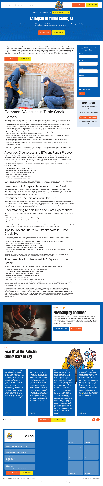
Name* (81, 53)
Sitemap (68, 481)
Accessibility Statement (58, 481)
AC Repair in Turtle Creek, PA (88, 117)
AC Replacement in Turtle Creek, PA (88, 122)
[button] (9, 5)
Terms (88, 89)
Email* (81, 60)
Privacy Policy (36, 481)
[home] (58, 5)
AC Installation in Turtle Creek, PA (88, 107)
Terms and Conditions (46, 481)
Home (35, 12)
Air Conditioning (44, 12)
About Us (41, 5)
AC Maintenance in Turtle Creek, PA (88, 112)
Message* (82, 75)
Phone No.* (82, 68)
